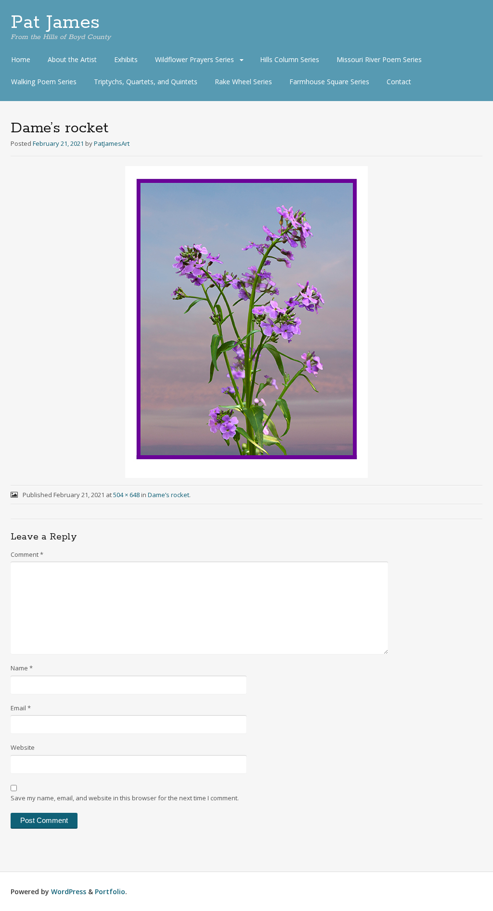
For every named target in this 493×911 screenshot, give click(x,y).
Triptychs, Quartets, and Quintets (145, 81)
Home (20, 59)
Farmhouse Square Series (329, 81)
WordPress (68, 891)
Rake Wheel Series (243, 81)
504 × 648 (126, 494)
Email (21, 708)
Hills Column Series (289, 59)
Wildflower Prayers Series (194, 59)
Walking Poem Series (44, 81)
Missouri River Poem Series (379, 59)
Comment (27, 554)
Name (22, 668)
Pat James (55, 23)
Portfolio (110, 891)
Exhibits (126, 59)
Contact (399, 81)
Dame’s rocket (168, 494)
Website (23, 747)
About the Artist (72, 59)
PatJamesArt (112, 143)
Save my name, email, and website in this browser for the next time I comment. (125, 798)
